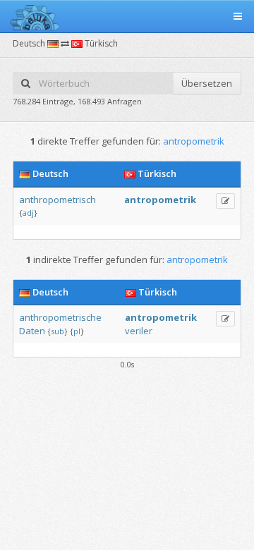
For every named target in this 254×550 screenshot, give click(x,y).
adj (28, 212)
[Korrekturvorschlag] (225, 201)
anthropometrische (60, 317)
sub (57, 331)
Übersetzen (206, 83)
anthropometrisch (57, 199)
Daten (32, 330)
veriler (138, 330)
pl (76, 331)
